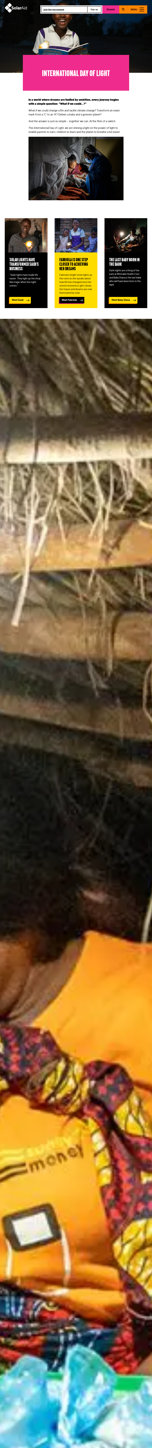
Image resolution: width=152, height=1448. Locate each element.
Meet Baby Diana (121, 300)
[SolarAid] (16, 12)
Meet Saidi (17, 300)
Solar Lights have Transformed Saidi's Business (24, 264)
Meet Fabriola (69, 300)
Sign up (94, 9)
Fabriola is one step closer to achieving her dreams (73, 264)
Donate (111, 9)
